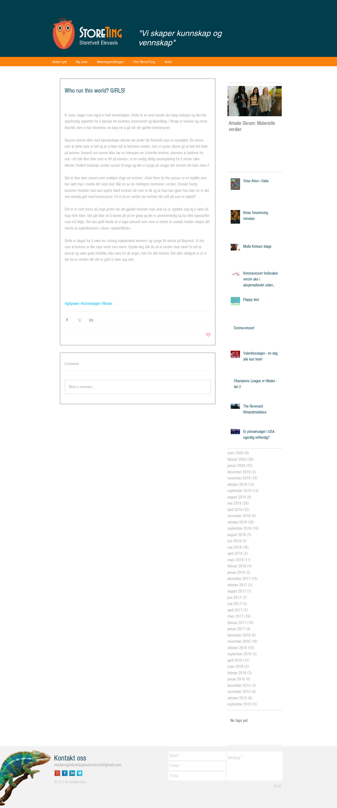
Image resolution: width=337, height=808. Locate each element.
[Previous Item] (235, 101)
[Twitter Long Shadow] (79, 773)
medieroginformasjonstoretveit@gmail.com (87, 765)
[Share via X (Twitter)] (79, 319)
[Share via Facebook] (67, 319)
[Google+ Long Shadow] (57, 773)
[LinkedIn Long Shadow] (72, 773)
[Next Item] (274, 101)
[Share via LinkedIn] (91, 319)
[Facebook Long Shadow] (65, 773)
